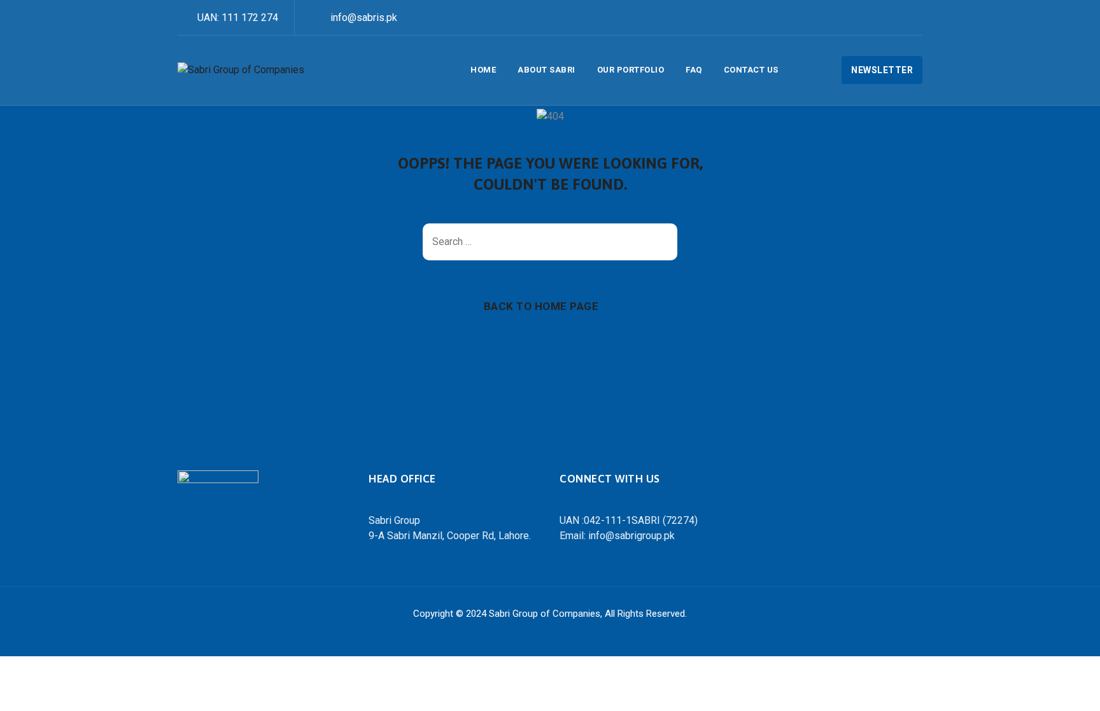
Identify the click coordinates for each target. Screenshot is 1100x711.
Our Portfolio (631, 69)
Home (483, 69)
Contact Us (751, 69)
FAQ (694, 69)
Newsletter (882, 70)
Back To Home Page (541, 306)
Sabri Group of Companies (544, 613)
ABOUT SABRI (546, 69)
